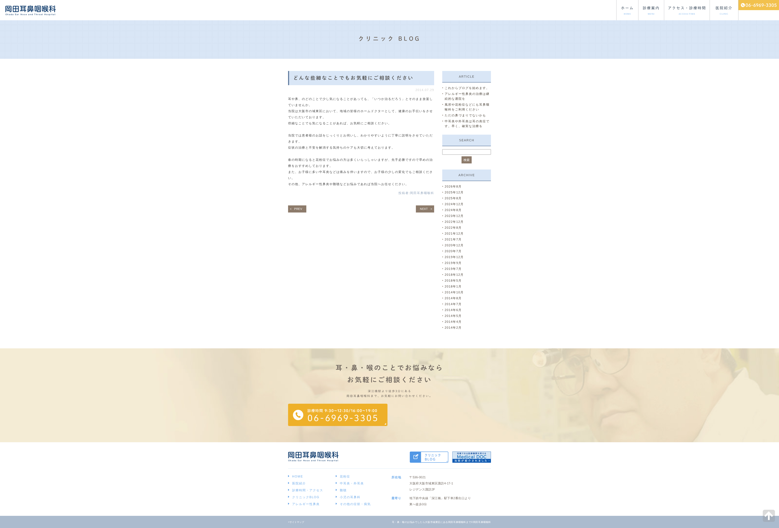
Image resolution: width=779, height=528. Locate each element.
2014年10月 (454, 292)
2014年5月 (453, 316)
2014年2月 (453, 327)
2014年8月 (453, 298)
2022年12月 (454, 221)
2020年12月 (454, 245)
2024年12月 (454, 204)
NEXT (424, 208)
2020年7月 (453, 251)
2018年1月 (453, 286)
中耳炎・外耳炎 (352, 483)
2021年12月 (454, 233)
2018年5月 (453, 280)
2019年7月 (453, 268)
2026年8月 (453, 186)
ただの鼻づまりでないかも (465, 115)
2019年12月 (454, 257)
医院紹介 (299, 483)
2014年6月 (453, 310)
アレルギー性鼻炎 (306, 504)
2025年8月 (453, 198)
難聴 (343, 490)
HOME (297, 476)
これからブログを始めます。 (467, 88)
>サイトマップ (296, 522)
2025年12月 (454, 192)
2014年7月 (453, 304)
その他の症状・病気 (355, 504)
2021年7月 (453, 239)
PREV (298, 208)
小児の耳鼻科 (350, 497)
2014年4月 (453, 321)
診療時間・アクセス (307, 490)
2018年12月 (454, 274)
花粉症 (345, 476)
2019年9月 (453, 263)
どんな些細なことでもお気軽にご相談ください (353, 77)
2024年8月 (453, 210)
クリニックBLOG (306, 497)
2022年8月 (453, 227)
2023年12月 (454, 216)
